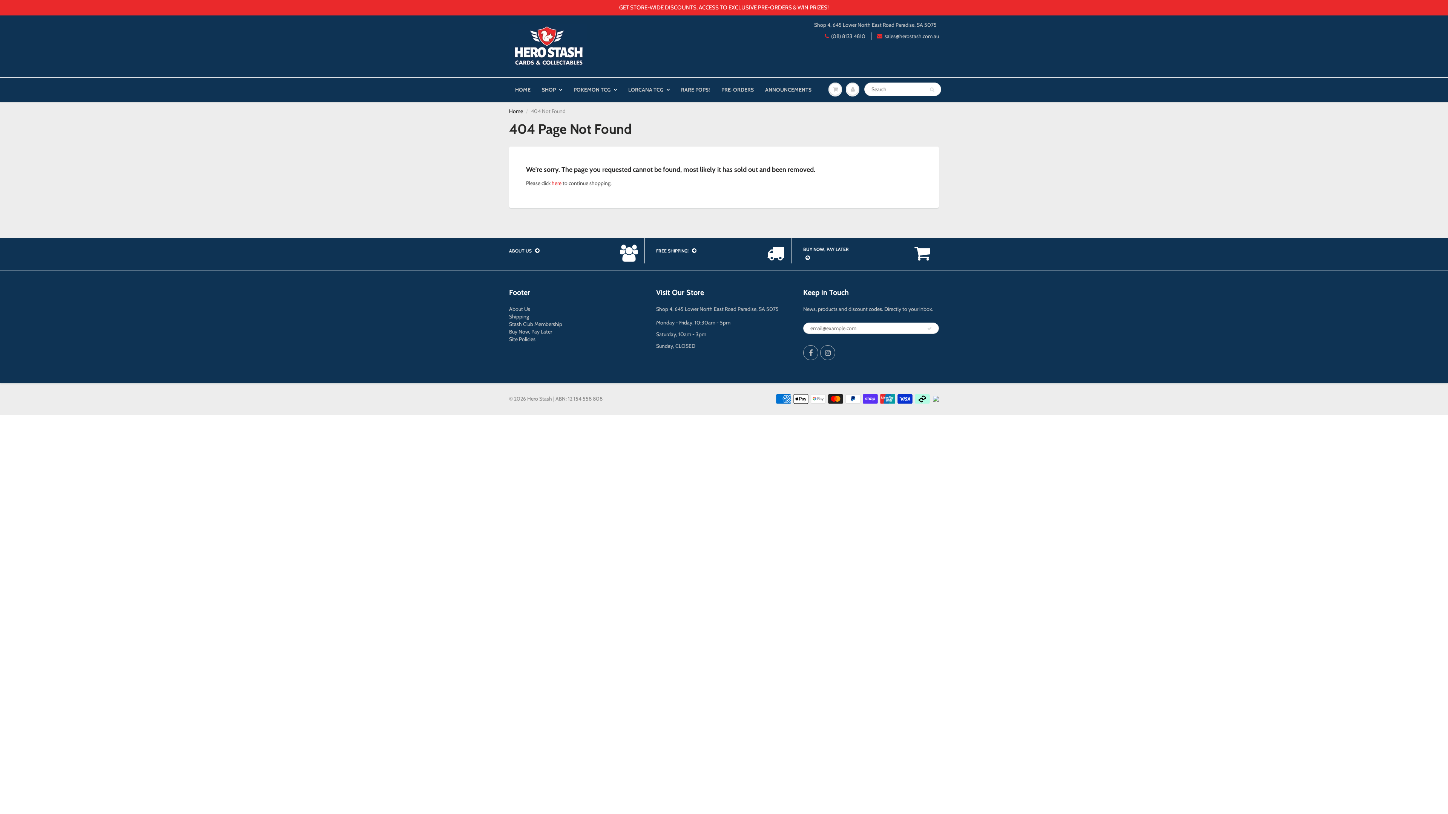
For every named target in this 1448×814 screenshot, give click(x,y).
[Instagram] (827, 352)
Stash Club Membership (535, 324)
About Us (519, 309)
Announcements (788, 89)
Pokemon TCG (592, 89)
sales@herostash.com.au (912, 36)
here (556, 183)
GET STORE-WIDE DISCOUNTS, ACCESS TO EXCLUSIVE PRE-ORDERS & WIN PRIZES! (724, 7)
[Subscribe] (929, 329)
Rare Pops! (695, 89)
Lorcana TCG (645, 89)
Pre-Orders (737, 89)
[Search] (932, 90)
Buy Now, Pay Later (530, 331)
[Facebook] (810, 352)
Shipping (519, 316)
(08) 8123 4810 (848, 36)
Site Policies (522, 339)
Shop (549, 89)
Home (523, 89)
